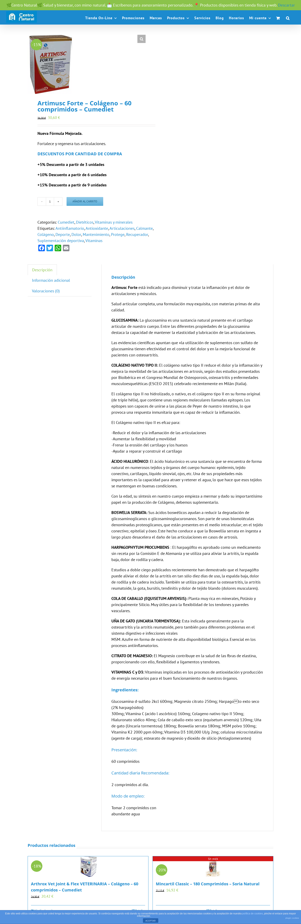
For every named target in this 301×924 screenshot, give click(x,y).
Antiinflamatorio (69, 228)
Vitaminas (93, 240)
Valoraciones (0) (46, 291)
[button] (288, 18)
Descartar (286, 5)
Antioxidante (97, 228)
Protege (117, 234)
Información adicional (51, 280)
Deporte (62, 234)
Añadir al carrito (84, 201)
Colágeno (45, 234)
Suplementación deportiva (60, 240)
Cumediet (66, 222)
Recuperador (137, 234)
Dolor (76, 234)
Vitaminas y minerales (113, 222)
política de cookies (252, 913)
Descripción (42, 270)
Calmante (144, 228)
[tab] (42, 269)
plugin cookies (292, 918)
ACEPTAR (150, 920)
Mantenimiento (96, 234)
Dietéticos (84, 222)
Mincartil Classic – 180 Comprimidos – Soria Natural (207, 884)
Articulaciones (122, 228)
